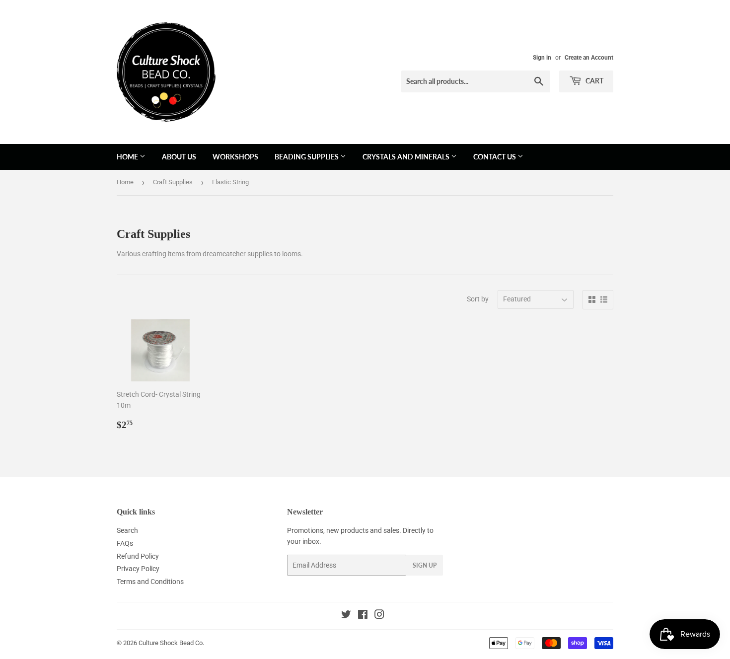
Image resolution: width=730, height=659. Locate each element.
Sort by (478, 299)
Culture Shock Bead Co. (171, 643)
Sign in (542, 57)
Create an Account (589, 57)
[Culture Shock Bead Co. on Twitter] (346, 616)
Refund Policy (138, 556)
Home (128, 156)
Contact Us (495, 156)
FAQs (125, 543)
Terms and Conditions (150, 582)
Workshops (235, 156)
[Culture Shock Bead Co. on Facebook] (363, 616)
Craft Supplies (173, 182)
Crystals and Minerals (407, 156)
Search (127, 530)
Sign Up (425, 565)
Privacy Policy (138, 569)
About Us (179, 156)
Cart (593, 80)
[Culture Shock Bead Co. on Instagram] (379, 616)
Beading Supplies (307, 156)
